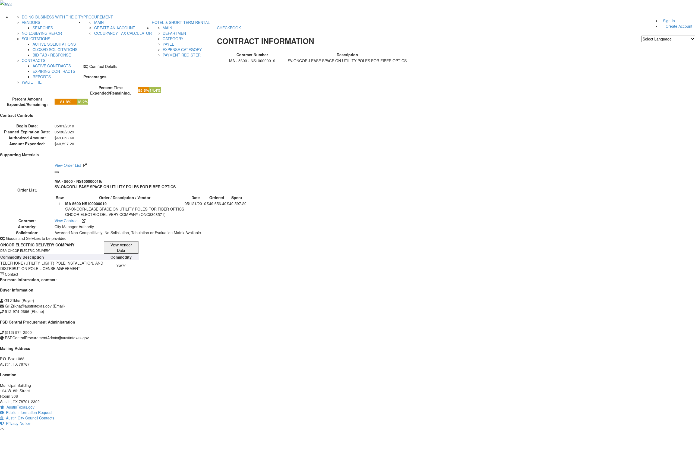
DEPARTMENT (175, 33)
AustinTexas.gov (19, 407)
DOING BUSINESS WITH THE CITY (52, 17)
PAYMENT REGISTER (182, 55)
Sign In (669, 20)
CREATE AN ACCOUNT (114, 27)
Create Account (679, 26)
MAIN (99, 22)
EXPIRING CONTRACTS (54, 71)
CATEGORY (173, 38)
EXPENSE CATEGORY (182, 49)
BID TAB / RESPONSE (52, 55)
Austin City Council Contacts (29, 418)
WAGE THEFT (34, 82)
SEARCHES (43, 27)
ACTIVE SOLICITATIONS (54, 44)
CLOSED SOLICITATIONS (55, 49)
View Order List (68, 165)
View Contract (68, 220)
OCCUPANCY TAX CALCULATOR (123, 33)
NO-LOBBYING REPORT (43, 33)
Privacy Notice (17, 423)
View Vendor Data (121, 247)
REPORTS (42, 76)
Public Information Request (28, 412)
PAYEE (168, 44)
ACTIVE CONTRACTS (52, 65)
